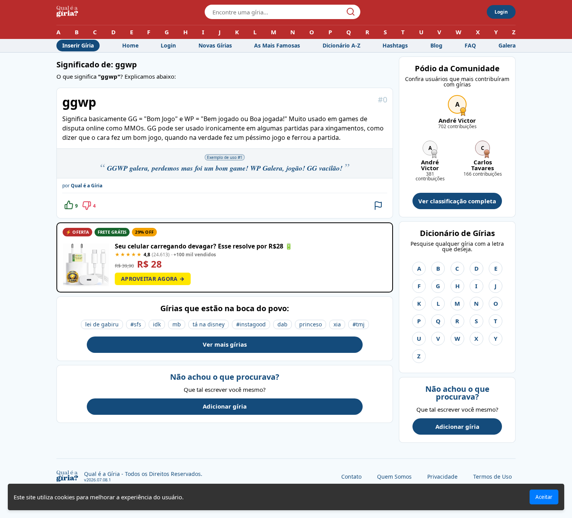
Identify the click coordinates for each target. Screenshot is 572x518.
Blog (436, 45)
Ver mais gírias (225, 344)
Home (130, 45)
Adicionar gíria (225, 406)
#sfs (135, 324)
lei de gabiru (102, 324)
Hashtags (395, 45)
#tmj (359, 324)
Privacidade (442, 476)
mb (176, 324)
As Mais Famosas (277, 45)
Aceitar (544, 496)
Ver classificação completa (457, 201)
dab (282, 324)
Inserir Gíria (78, 45)
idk (157, 324)
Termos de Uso (492, 476)
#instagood (251, 324)
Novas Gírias (215, 45)
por (82, 185)
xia (337, 324)
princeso (310, 324)
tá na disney (209, 324)
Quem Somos (394, 476)
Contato (351, 476)
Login (501, 12)
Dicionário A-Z (341, 45)
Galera (507, 45)
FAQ (470, 45)
